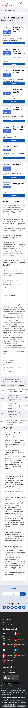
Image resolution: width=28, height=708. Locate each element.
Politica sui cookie (5, 694)
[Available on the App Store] (10, 677)
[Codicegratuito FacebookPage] (12, 607)
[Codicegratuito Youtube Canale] (23, 607)
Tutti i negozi (7, 10)
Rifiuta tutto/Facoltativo (9, 706)
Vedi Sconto (14, 43)
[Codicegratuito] (7, 4)
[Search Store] (21, 3)
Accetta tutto (21, 706)
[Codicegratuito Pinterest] (16, 607)
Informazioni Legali (7, 624)
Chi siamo (4, 616)
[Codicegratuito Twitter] (8, 607)
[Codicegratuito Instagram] (19, 607)
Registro (23, 594)
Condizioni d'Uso (6, 619)
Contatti (4, 622)
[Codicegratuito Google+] (4, 607)
